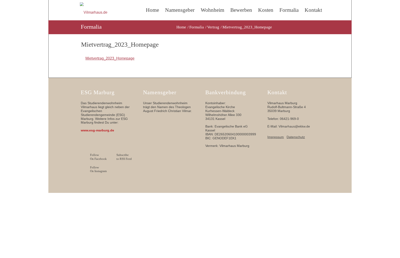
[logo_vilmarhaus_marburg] (112, 12)
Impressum (275, 137)
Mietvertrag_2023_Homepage (109, 58)
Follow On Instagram (98, 169)
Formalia (289, 10)
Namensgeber (180, 10)
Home (152, 10)
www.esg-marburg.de (97, 130)
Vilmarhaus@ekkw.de (294, 126)
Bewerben (241, 10)
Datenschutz (296, 137)
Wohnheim (212, 10)
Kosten (265, 10)
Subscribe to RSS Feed (124, 157)
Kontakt (313, 10)
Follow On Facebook (98, 157)
